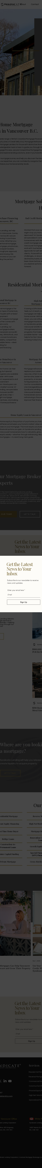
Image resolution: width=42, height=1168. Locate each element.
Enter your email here (16, 590)
